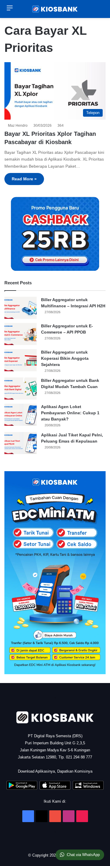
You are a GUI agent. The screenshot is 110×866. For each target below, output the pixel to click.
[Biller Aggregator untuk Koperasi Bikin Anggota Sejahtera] (20, 360)
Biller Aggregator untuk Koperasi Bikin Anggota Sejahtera (65, 358)
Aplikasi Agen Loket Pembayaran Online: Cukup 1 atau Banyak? (70, 412)
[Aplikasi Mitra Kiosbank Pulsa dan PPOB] (21, 788)
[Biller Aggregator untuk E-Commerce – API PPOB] (20, 334)
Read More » (24, 179)
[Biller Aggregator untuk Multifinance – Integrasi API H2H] (20, 308)
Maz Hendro (18, 125)
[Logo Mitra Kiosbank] (55, 9)
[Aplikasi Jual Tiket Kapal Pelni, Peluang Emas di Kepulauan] (20, 443)
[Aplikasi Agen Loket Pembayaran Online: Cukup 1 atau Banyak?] (20, 415)
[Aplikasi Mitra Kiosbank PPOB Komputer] (88, 788)
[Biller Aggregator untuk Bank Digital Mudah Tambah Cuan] (20, 388)
